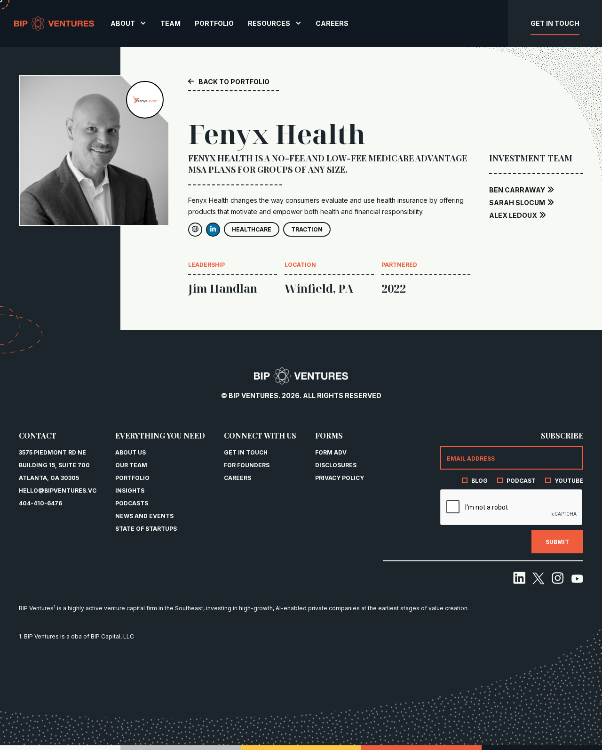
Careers (237, 477)
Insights (129, 490)
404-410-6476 (40, 503)
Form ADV (331, 452)
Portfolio (132, 477)
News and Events (144, 515)
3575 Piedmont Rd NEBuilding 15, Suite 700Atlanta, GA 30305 (54, 465)
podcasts (131, 503)
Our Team (131, 465)
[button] (128, 23)
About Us (130, 452)
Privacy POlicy (339, 477)
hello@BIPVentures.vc (57, 490)
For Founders (246, 465)
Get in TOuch (246, 452)
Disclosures (335, 465)
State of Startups (146, 528)
